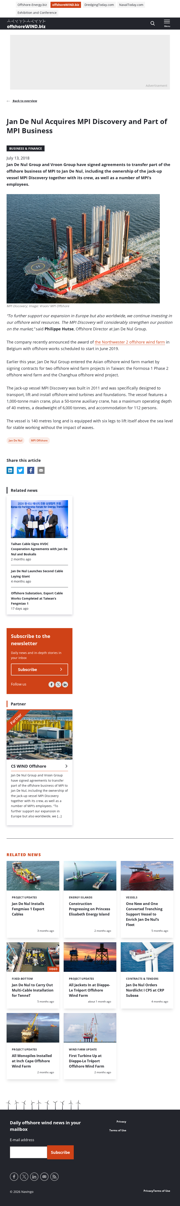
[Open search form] (153, 24)
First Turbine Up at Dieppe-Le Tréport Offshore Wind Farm (86, 1061)
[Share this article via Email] (41, 470)
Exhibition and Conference (37, 13)
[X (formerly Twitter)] (58, 684)
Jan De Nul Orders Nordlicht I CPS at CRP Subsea (145, 990)
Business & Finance (25, 148)
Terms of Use (117, 1130)
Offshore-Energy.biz (32, 5)
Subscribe (27, 669)
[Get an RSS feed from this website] (54, 1176)
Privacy (121, 1121)
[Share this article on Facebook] (30, 470)
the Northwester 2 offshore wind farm (130, 342)
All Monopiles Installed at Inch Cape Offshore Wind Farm (32, 1061)
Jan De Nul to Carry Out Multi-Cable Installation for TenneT (33, 990)
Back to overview (24, 101)
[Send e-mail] (44, 1176)
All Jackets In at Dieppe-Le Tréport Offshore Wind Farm (89, 990)
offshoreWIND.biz (65, 5)
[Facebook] (51, 684)
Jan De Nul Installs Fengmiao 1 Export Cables (28, 909)
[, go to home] (26, 23)
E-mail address (22, 1139)
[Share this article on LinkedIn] (10, 470)
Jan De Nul (15, 441)
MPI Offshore (39, 441)
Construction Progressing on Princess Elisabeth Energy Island (89, 909)
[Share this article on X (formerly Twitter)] (20, 470)
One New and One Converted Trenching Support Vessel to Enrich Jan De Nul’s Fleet (144, 914)
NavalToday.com (131, 5)
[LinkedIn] (65, 684)
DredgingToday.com (99, 5)
